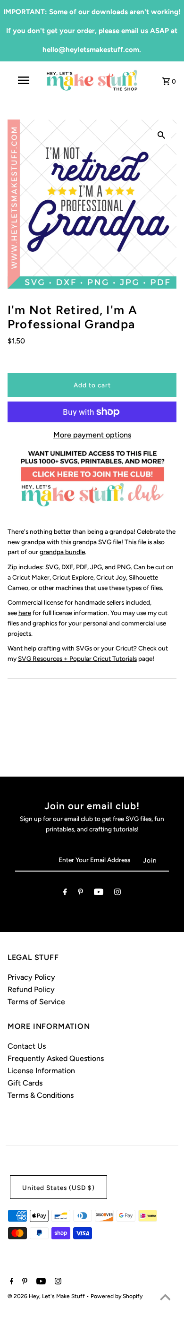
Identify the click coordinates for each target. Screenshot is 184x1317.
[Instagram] (117, 894)
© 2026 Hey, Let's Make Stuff (47, 1296)
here (24, 612)
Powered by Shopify (116, 1296)
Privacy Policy (31, 977)
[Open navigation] (23, 80)
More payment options (92, 434)
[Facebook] (65, 894)
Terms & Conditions (41, 1095)
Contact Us (27, 1046)
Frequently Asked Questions (56, 1058)
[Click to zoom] (161, 134)
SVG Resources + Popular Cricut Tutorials (77, 658)
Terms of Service (36, 1001)
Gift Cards (25, 1082)
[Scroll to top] (165, 1298)
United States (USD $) (58, 1187)
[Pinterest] (80, 894)
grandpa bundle (62, 552)
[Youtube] (98, 894)
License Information (41, 1070)
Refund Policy (31, 989)
